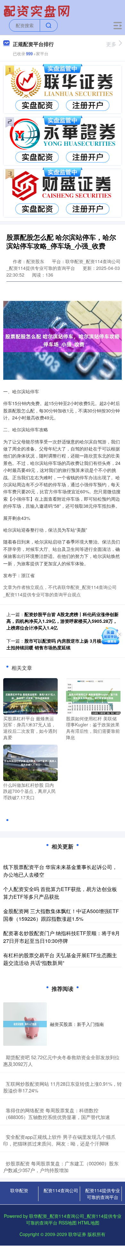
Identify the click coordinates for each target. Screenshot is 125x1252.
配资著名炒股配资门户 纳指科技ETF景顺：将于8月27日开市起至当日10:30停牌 (61, 936)
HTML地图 (88, 1222)
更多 (111, 44)
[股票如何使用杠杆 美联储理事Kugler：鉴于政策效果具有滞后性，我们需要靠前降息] (93, 696)
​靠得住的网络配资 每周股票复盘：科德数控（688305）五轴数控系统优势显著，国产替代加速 (56, 1113)
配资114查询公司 (61, 1190)
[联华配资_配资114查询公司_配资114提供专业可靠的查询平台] (37, 10)
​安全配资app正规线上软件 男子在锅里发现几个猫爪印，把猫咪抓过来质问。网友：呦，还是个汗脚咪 (59, 1140)
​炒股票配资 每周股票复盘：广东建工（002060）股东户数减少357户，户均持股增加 (61, 1166)
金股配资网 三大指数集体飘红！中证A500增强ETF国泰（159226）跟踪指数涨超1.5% (61, 914)
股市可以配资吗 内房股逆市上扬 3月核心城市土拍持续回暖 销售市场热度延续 (60, 644)
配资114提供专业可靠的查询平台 (102, 1193)
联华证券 (77, 1234)
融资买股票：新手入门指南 (77, 1024)
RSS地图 (68, 1222)
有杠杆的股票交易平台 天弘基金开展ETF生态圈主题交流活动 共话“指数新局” (60, 958)
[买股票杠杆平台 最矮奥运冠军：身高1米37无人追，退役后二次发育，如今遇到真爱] (30, 696)
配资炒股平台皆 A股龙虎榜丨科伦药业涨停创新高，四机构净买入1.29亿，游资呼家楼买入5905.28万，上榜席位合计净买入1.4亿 (62, 621)
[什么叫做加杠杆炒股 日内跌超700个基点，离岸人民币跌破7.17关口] (30, 762)
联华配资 (19, 1190)
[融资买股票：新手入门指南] (25, 1024)
